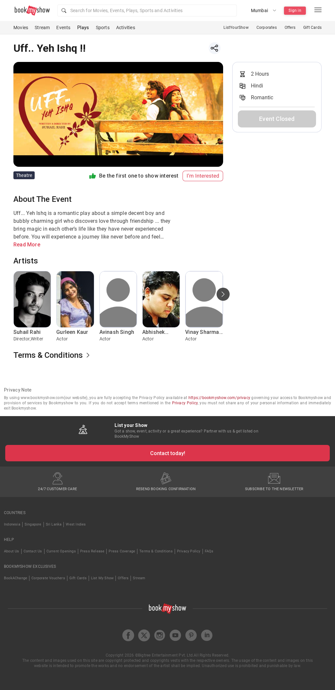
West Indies (76, 524)
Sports (103, 27)
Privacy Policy (185, 403)
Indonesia (12, 524)
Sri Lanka (54, 524)
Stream (42, 27)
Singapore (33, 524)
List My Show (102, 578)
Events (63, 27)
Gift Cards (312, 27)
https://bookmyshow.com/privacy (219, 397)
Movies (20, 27)
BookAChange (15, 578)
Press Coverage (122, 551)
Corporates (266, 27)
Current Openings (61, 551)
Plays (83, 27)
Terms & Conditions (156, 551)
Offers (290, 27)
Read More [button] (26, 244)
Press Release (92, 551)
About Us (11, 551)
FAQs (209, 551)
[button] (147, 10)
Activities (125, 27)
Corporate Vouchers (48, 578)
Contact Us (33, 551)
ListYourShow (235, 27)
